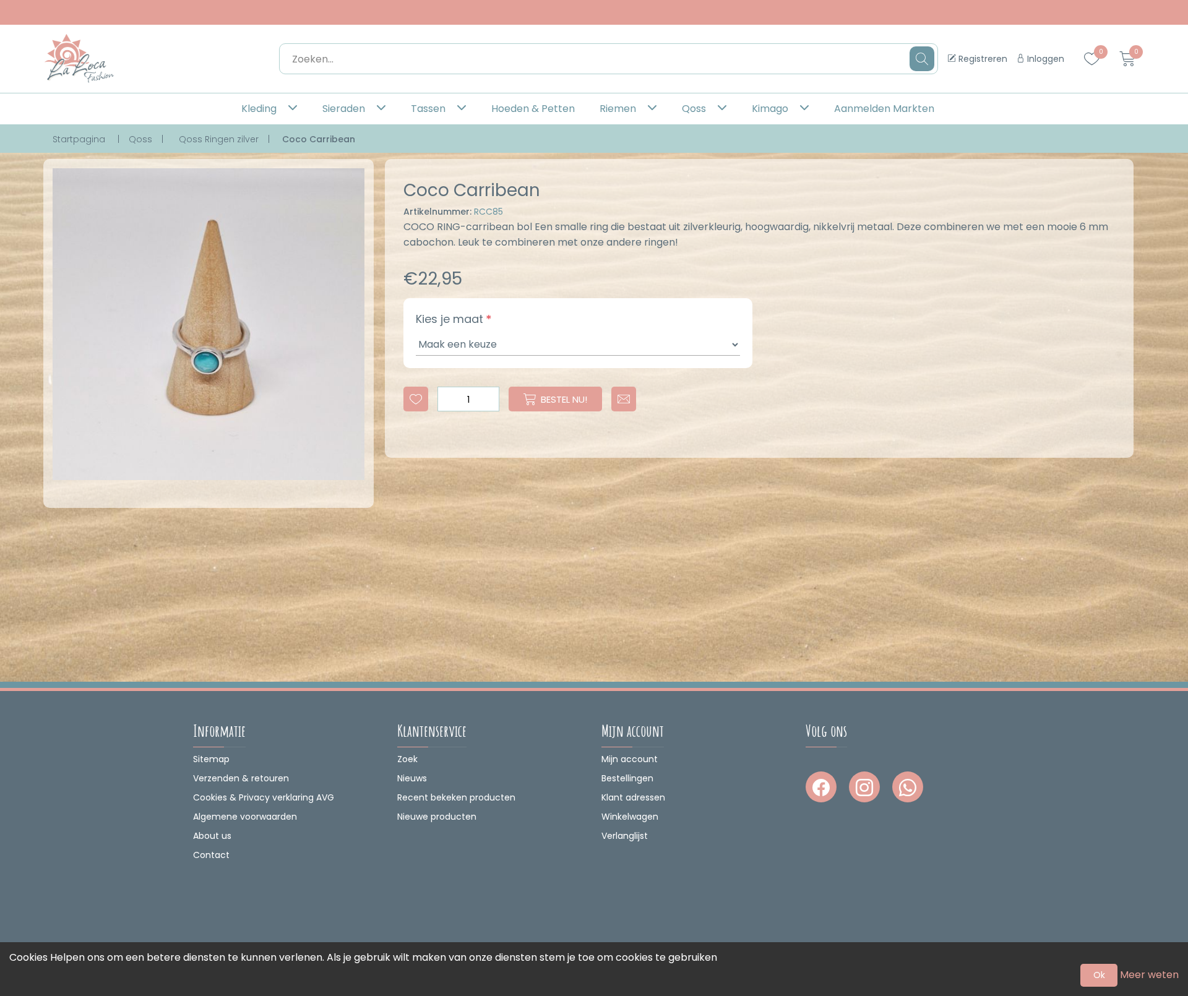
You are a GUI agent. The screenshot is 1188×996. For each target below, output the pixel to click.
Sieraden (343, 108)
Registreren (981, 59)
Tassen (428, 108)
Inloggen (1044, 59)
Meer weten (1149, 975)
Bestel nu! (564, 399)
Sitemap (211, 759)
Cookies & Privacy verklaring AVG (263, 797)
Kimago (770, 108)
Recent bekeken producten (456, 797)
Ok (1099, 975)
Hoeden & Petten (533, 108)
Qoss (694, 108)
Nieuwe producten (436, 816)
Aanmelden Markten (884, 108)
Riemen (618, 108)
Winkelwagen (629, 816)
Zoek (407, 759)
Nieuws (412, 778)
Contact (211, 855)
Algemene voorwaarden (245, 816)
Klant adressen (633, 797)
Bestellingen (627, 778)
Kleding (259, 108)
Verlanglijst (624, 836)
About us (212, 836)
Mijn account (629, 759)
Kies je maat (449, 319)
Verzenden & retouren (241, 778)
